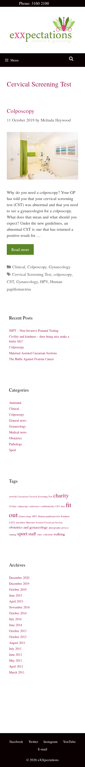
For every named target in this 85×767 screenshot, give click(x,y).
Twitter (33, 741)
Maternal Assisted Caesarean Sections (33, 353)
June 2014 (15, 625)
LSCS (12, 522)
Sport (12, 450)
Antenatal (15, 402)
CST (10, 281)
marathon (20, 522)
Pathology (15, 444)
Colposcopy (20, 110)
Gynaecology (59, 266)
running (12, 534)
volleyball (48, 534)
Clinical (18, 266)
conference (34, 506)
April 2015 (16, 601)
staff (32, 534)
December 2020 (19, 577)
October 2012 (18, 637)
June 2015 (15, 595)
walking (59, 534)
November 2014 (19, 607)
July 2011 (15, 648)
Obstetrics (15, 438)
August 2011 (17, 642)
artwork (13, 496)
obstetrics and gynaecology (28, 527)
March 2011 (16, 672)
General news (17, 420)
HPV (44, 281)
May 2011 (15, 660)
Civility (12, 506)
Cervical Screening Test (31, 274)
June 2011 (15, 654)
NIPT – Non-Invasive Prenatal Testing (33, 330)
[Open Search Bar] (71, 58)
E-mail (42, 749)
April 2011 (16, 666)
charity (61, 495)
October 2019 (18, 589)
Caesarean (23, 496)
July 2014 (15, 619)
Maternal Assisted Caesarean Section (44, 522)
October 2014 (18, 613)
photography (55, 527)
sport (22, 533)
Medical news (18, 432)
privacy (65, 527)
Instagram (51, 741)
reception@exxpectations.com (29, 707)
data (63, 506)
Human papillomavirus (49, 516)
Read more (20, 249)
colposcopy (62, 274)
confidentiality (47, 506)
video (39, 534)
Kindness (65, 516)
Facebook (16, 741)
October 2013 (18, 631)
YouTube (69, 741)
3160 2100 (40, 3)
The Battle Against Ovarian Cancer (31, 359)
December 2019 (19, 583)
